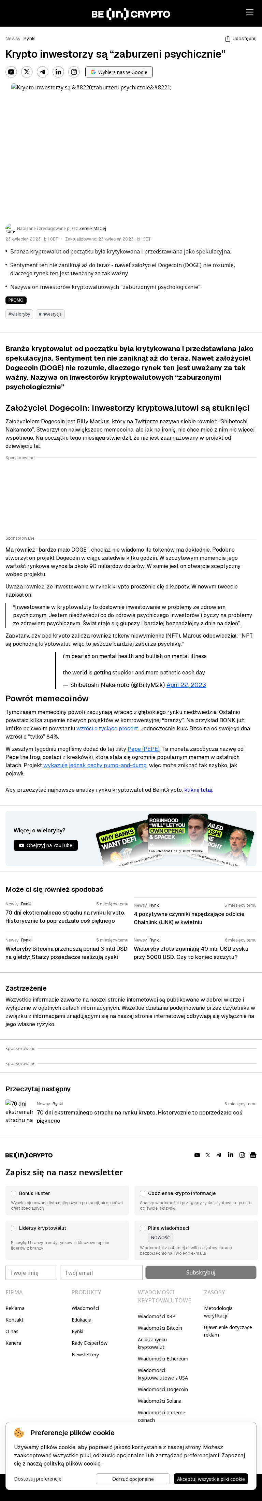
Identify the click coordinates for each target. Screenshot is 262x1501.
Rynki (29, 38)
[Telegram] (42, 72)
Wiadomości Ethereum (163, 1358)
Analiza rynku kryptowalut (152, 1343)
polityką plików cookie (72, 1463)
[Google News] (253, 1155)
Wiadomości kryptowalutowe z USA (163, 1374)
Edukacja (81, 1319)
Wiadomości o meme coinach (161, 1416)
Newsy (13, 38)
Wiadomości (85, 1308)
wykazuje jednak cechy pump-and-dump (95, 765)
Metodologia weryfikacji (218, 1312)
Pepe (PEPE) (144, 749)
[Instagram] (74, 72)
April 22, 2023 (186, 685)
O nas (11, 1331)
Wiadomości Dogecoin (163, 1389)
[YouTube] (11, 72)
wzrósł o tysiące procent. (107, 728)
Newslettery (85, 1354)
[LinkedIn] (58, 72)
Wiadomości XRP (156, 1316)
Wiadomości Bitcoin (160, 1328)
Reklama (15, 1308)
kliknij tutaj (198, 789)
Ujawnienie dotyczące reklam (228, 1331)
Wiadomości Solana (159, 1401)
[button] (67, 1200)
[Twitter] (27, 72)
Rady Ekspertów (89, 1343)
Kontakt (14, 1319)
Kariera (13, 1343)
